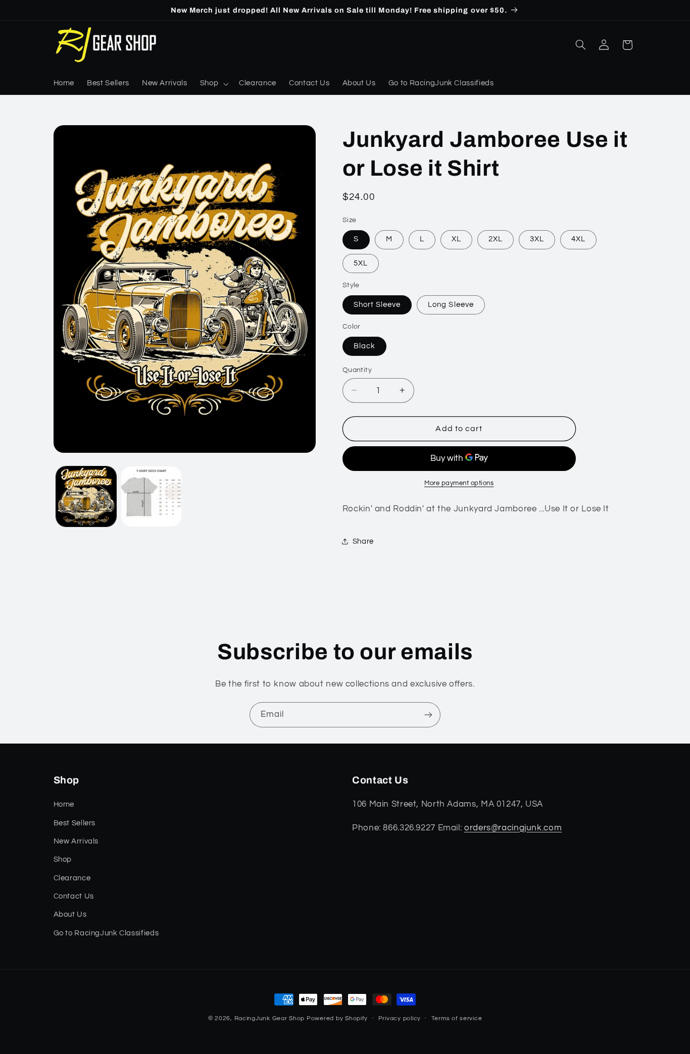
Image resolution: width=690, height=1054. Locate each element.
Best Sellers (75, 823)
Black (364, 345)
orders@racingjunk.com (513, 827)
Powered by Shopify (337, 1018)
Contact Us (74, 896)
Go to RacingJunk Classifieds (106, 933)
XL (456, 239)
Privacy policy (399, 1018)
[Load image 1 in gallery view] (86, 496)
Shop (63, 859)
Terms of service (456, 1018)
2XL (495, 239)
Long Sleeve (451, 304)
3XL (537, 239)
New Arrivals (76, 841)
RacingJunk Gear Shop (269, 1018)
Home (64, 804)
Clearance (72, 878)
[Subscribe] (428, 714)
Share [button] (363, 541)
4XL (578, 239)
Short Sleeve (377, 304)
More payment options (459, 483)
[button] (212, 84)
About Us (70, 914)
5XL (361, 263)
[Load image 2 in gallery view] (151, 496)
